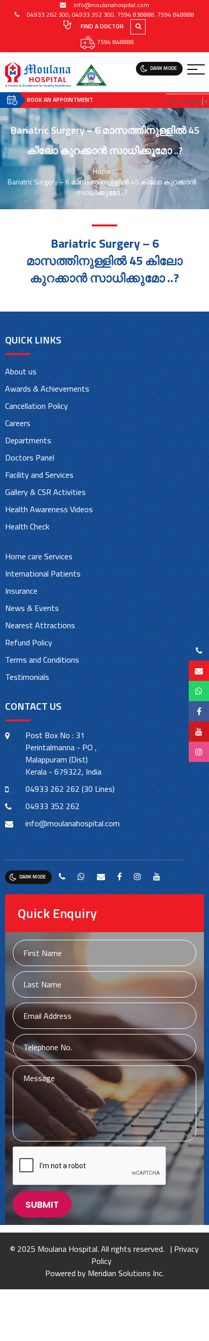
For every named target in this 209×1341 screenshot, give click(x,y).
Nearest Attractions (40, 625)
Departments (28, 440)
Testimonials (27, 677)
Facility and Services (39, 475)
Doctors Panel (29, 457)
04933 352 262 (52, 806)
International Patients (43, 573)
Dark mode (163, 68)
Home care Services (39, 556)
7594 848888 (175, 14)
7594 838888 (135, 14)
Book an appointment (60, 99)
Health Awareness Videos (49, 509)
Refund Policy (28, 642)
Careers (17, 423)
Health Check (27, 526)
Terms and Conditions (42, 660)
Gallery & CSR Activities (45, 492)
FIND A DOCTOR (101, 26)
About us (21, 371)
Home (102, 171)
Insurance (21, 591)
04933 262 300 (48, 14)
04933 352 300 (93, 14)
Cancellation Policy (36, 406)
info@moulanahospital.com (111, 5)
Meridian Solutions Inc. (126, 1273)
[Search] (142, 26)
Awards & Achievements (47, 388)
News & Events (32, 608)
